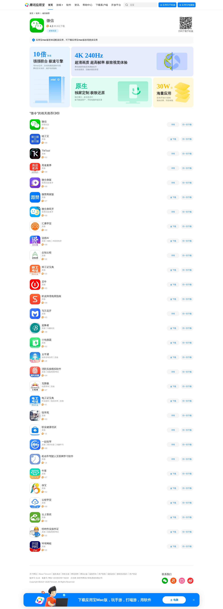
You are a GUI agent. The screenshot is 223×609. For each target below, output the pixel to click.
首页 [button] (31, 13)
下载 (174, 139)
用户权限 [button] (102, 574)
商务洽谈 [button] (65, 574)
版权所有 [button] (93, 574)
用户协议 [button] (133, 574)
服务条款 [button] (56, 574)
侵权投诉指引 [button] (122, 574)
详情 (173, 124)
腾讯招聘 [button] (74, 574)
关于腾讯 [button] (33, 574)
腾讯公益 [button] (84, 574)
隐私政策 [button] (111, 574)
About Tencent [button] (45, 574)
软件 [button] (38, 13)
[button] (35, 5)
